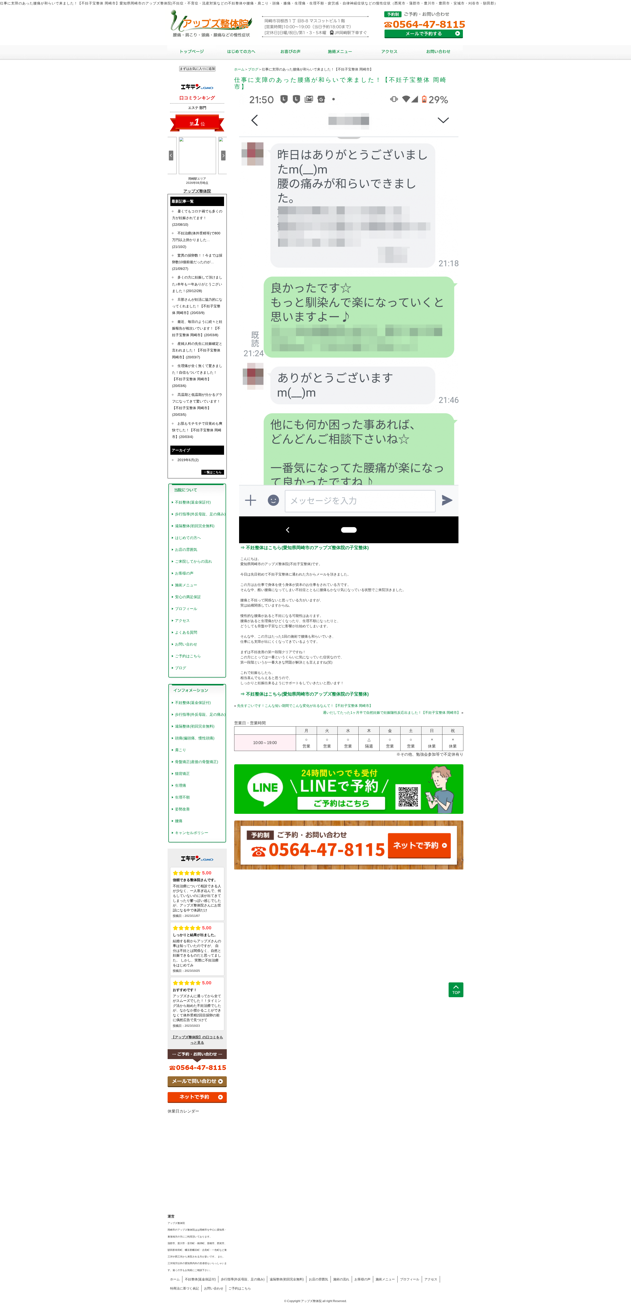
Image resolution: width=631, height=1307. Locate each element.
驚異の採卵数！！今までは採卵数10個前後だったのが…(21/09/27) (197, 262)
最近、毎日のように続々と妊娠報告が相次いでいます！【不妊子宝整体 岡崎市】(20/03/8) (197, 328)
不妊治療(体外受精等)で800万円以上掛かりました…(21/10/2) (196, 239)
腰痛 (178, 821)
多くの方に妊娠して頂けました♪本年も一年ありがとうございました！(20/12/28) (197, 284)
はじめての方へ (188, 538)
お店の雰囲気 (186, 549)
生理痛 (180, 785)
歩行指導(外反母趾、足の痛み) (200, 514)
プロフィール (186, 609)
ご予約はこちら (188, 656)
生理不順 (182, 797)
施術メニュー (186, 585)
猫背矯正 (182, 773)
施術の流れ (341, 1279)
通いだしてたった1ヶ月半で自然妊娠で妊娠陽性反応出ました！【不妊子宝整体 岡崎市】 (391, 712)
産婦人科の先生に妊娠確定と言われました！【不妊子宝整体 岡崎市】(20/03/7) (197, 350)
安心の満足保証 (188, 597)
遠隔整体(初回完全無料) (194, 526)
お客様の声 (184, 573)
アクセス (182, 620)
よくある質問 (186, 632)
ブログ (253, 69)
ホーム (239, 69)
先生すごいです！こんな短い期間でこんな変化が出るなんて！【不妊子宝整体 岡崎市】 (305, 706)
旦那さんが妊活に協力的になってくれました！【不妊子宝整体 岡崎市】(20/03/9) (197, 306)
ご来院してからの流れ (193, 561)
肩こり (180, 750)
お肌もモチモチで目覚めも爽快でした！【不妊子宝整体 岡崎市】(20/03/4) (197, 430)
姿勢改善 (182, 809)
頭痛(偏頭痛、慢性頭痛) (194, 738)
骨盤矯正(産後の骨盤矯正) (196, 762)
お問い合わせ (186, 644)
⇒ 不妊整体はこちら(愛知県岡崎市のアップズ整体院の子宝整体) (304, 547)
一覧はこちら (213, 472)
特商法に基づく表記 (184, 1288)
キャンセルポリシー (191, 833)
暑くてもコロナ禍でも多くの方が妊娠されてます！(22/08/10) (197, 218)
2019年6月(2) (188, 460)
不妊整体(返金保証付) (193, 502)
